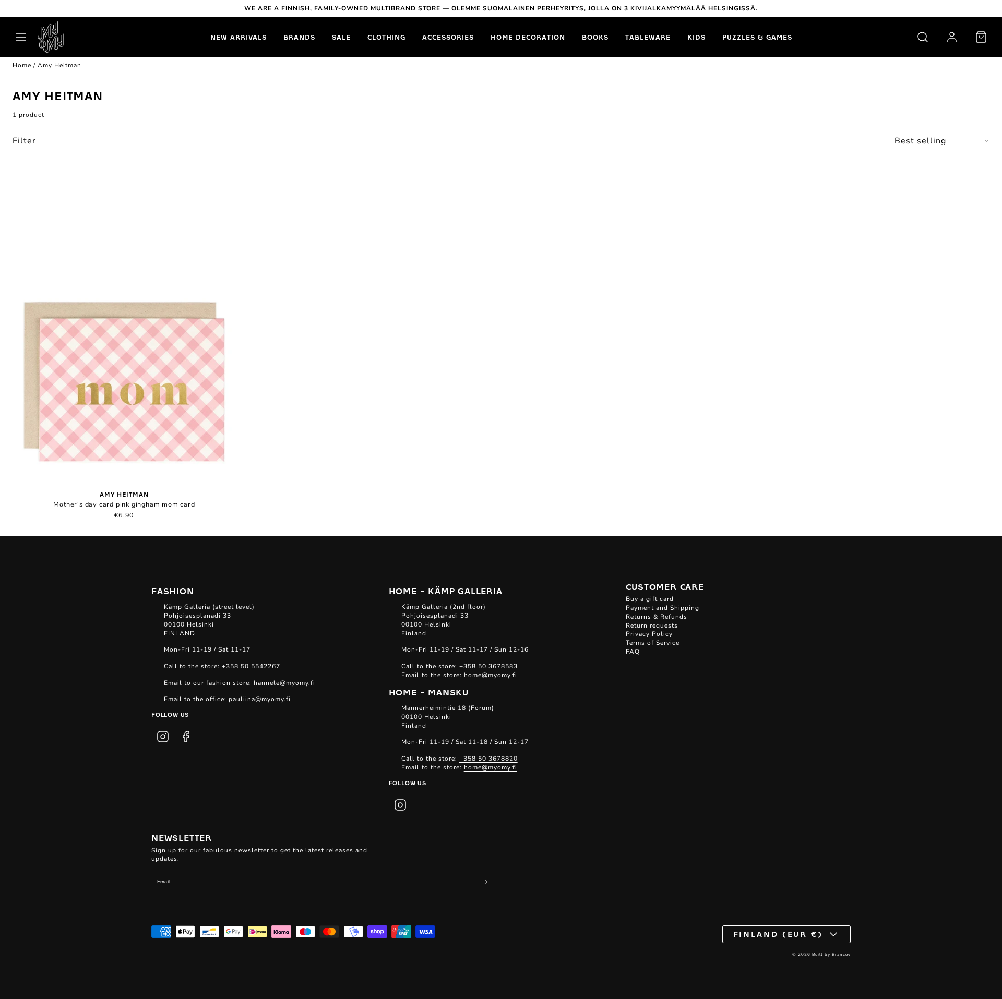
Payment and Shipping (662, 608)
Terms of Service (652, 643)
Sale (341, 37)
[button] (20, 37)
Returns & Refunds (656, 616)
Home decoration (528, 37)
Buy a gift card (650, 599)
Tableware (648, 37)
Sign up (163, 850)
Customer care (664, 586)
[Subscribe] (486, 882)
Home (22, 65)
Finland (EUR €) (778, 933)
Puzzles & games (757, 37)
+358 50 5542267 (251, 666)
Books (595, 37)
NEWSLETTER (181, 837)
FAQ (633, 651)
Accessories (448, 37)
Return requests (652, 625)
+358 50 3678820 (488, 758)
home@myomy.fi (490, 675)
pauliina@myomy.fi (260, 699)
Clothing (386, 37)
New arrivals (238, 37)
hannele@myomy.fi (284, 683)
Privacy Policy (649, 634)
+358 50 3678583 (488, 666)
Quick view (124, 326)
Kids (696, 37)
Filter (24, 141)
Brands (299, 37)
